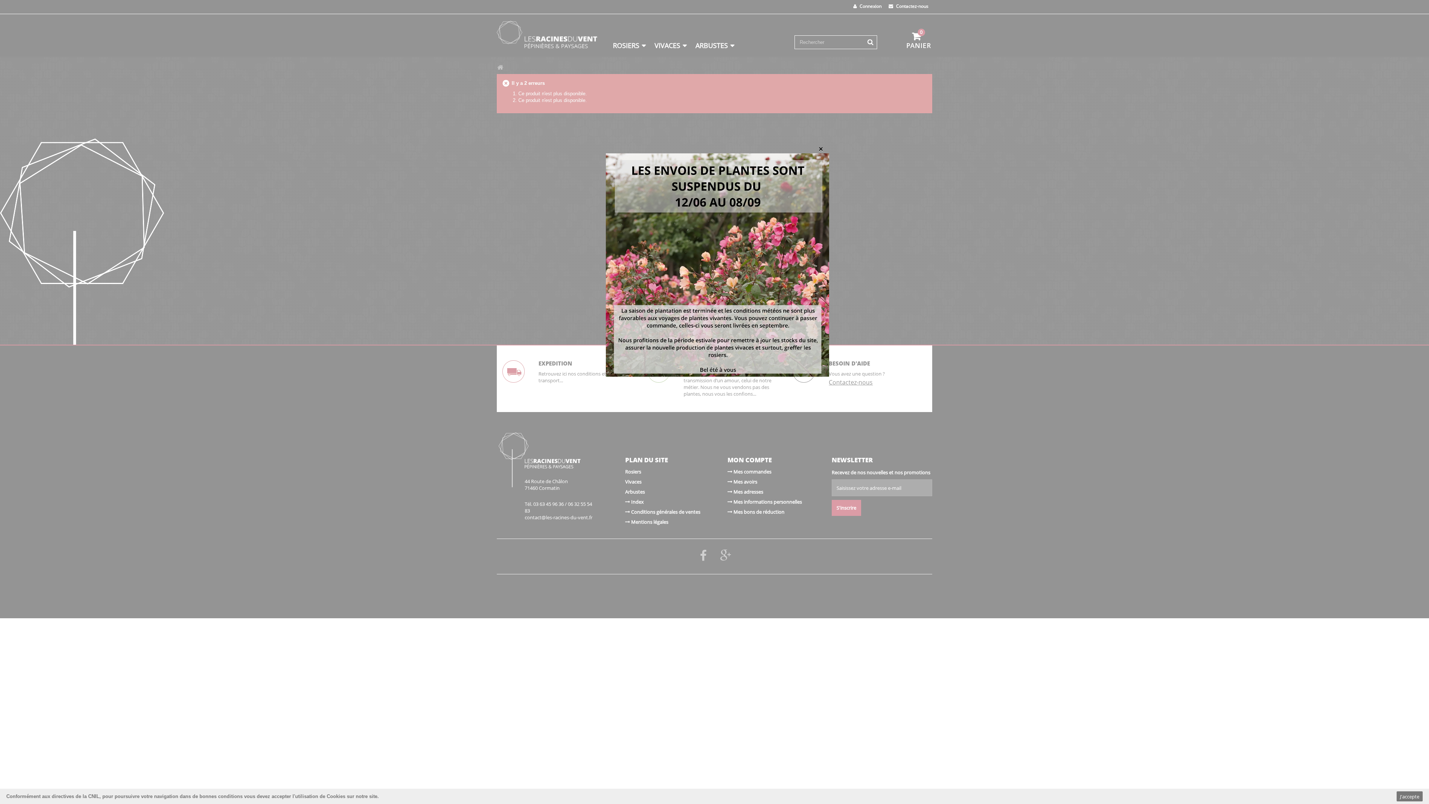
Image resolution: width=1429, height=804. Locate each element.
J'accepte (1409, 796)
